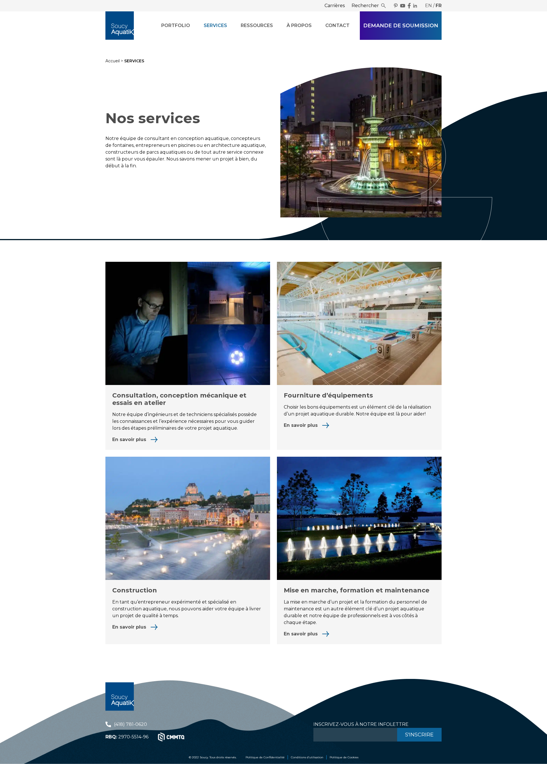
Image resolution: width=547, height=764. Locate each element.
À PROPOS (299, 25)
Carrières (334, 5)
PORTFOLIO (175, 25)
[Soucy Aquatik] (119, 25)
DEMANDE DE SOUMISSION (400, 25)
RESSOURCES (257, 25)
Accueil (112, 60)
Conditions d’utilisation (307, 757)
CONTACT (337, 25)
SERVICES (215, 25)
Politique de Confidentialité (265, 757)
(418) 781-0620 (130, 724)
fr (439, 5)
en (428, 5)
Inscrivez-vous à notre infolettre (361, 724)
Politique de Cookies (344, 757)
